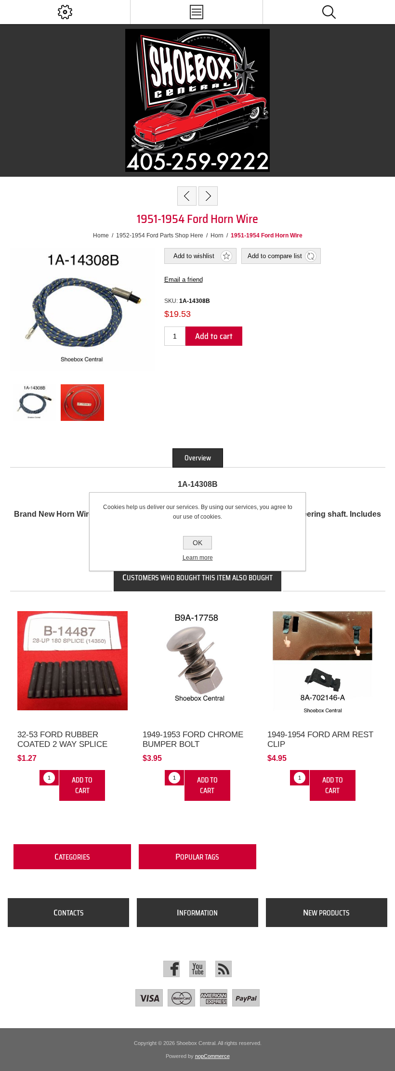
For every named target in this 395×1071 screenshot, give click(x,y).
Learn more (198, 557)
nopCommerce (212, 1056)
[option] (34, 402)
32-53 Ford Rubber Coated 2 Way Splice (62, 739)
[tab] (197, 458)
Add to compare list (275, 256)
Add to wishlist (193, 256)
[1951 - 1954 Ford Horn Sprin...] (208, 196)
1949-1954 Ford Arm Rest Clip (320, 739)
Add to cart (214, 336)
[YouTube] (197, 969)
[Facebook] (171, 969)
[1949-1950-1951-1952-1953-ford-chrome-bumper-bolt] (198, 661)
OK (197, 543)
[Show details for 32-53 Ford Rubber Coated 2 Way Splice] (72, 661)
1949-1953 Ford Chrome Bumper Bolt (193, 739)
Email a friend (183, 279)
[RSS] (223, 969)
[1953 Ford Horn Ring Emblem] (187, 196)
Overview (197, 458)
